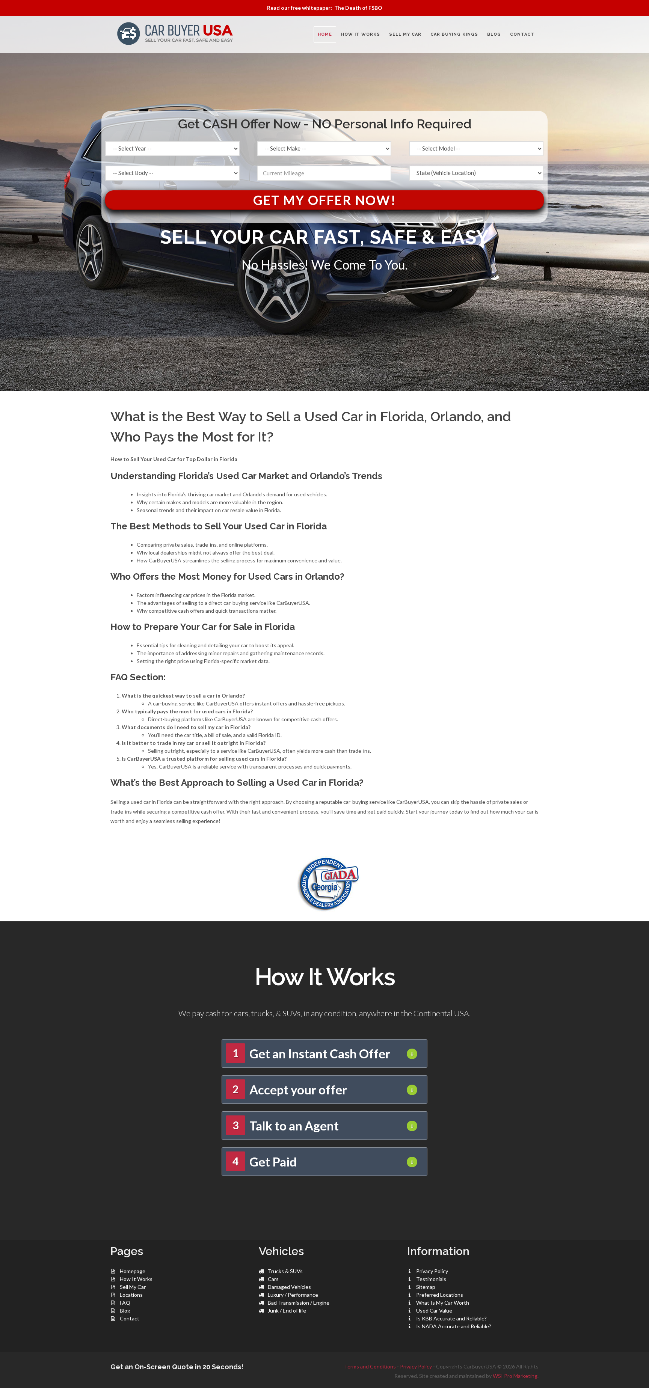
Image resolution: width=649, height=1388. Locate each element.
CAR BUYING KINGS (454, 34)
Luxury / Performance (293, 1295)
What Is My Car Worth (442, 1302)
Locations (131, 1295)
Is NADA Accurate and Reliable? (453, 1326)
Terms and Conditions (370, 1366)
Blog (125, 1310)
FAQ (125, 1302)
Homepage (132, 1271)
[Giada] (324, 883)
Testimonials (431, 1279)
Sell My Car (133, 1287)
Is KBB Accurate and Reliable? (451, 1318)
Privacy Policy (432, 1271)
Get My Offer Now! (324, 200)
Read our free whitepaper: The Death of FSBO (324, 8)
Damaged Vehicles (289, 1287)
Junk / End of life (287, 1310)
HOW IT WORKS (360, 34)
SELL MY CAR (405, 34)
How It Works (136, 1279)
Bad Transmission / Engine (298, 1302)
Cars (273, 1279)
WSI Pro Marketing (515, 1376)
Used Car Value (434, 1310)
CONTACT (522, 34)
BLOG (494, 34)
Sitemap (425, 1287)
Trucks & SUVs (285, 1271)
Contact (129, 1318)
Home (325, 34)
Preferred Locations (439, 1295)
